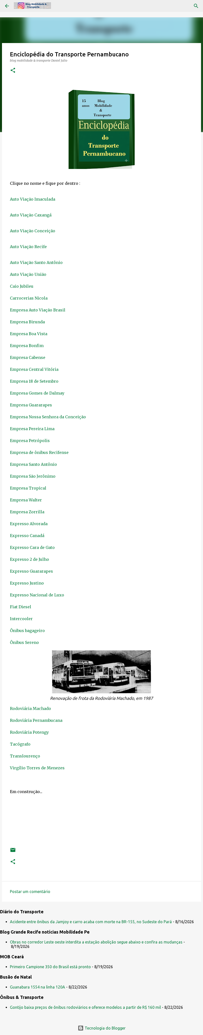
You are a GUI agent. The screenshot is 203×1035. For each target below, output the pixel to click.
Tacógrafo (20, 744)
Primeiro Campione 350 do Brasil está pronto (50, 966)
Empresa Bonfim (27, 345)
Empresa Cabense (27, 357)
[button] (13, 70)
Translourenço (25, 755)
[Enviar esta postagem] (13, 851)
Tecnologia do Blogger (105, 1028)
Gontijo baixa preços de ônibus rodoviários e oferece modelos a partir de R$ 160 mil (85, 1007)
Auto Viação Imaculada (33, 199)
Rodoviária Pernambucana (36, 720)
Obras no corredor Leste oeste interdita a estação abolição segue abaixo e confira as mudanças (96, 942)
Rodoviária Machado (30, 708)
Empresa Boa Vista (28, 333)
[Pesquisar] (196, 6)
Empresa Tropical (28, 488)
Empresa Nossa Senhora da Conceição (48, 416)
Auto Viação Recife (29, 246)
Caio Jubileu (22, 286)
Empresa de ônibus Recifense (39, 452)
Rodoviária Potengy (29, 732)
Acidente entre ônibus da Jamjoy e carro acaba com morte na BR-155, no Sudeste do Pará (91, 921)
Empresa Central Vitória (34, 369)
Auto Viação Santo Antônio (36, 262)
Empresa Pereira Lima (32, 428)
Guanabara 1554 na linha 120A (37, 987)
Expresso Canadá (27, 535)
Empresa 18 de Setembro (34, 381)
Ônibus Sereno (24, 642)
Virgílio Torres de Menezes (37, 767)
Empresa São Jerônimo (32, 476)
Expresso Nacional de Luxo (37, 594)
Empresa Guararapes (31, 404)
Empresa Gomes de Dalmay (37, 393)
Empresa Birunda (27, 321)
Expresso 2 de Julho (29, 559)
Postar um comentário (30, 891)
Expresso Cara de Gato (32, 547)
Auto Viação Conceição (33, 230)
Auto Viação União (28, 274)
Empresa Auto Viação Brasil (37, 309)
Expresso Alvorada (29, 523)
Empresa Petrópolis (30, 440)
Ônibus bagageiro (27, 630)
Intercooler (21, 618)
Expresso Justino (27, 583)
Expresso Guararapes (31, 571)
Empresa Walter (26, 499)
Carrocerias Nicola (29, 298)
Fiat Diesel (20, 606)
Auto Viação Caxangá (31, 214)
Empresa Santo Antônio (33, 464)
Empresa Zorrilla (27, 511)
